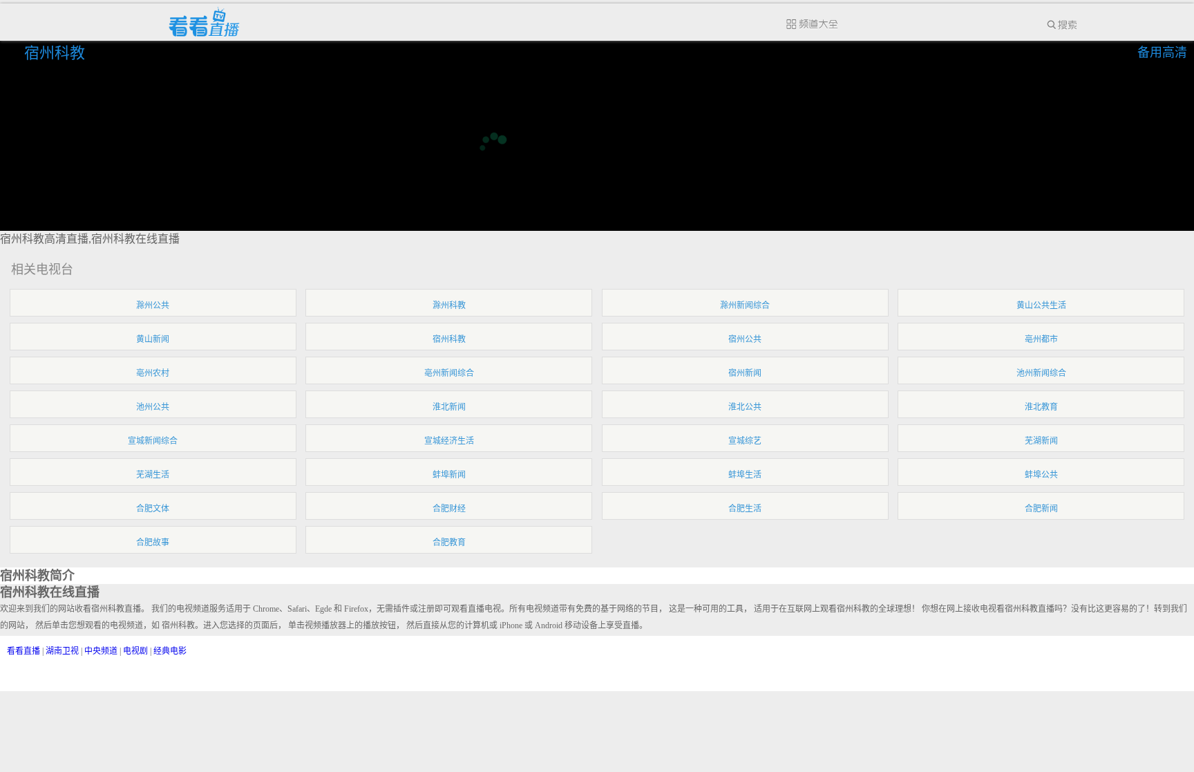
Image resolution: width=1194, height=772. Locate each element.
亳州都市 (1041, 339)
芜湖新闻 (1041, 441)
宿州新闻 (744, 373)
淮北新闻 (449, 407)
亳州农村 (152, 373)
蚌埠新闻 (449, 475)
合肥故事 (152, 542)
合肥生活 (744, 509)
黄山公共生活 (1041, 305)
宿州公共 (744, 339)
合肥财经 (449, 509)
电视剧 (135, 651)
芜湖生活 (152, 475)
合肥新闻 (1041, 509)
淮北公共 (744, 407)
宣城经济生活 (449, 441)
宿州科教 (56, 53)
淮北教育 (1041, 407)
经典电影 (170, 651)
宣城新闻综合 (153, 441)
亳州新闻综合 (449, 373)
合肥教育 (449, 542)
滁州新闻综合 (745, 305)
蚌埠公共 (1041, 475)
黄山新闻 (152, 339)
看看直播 (23, 651)
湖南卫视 (62, 651)
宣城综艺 (744, 441)
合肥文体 (152, 509)
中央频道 (100, 651)
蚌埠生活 (744, 475)
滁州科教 (449, 305)
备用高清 (1162, 52)
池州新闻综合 (1041, 373)
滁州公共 (152, 305)
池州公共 (152, 407)
